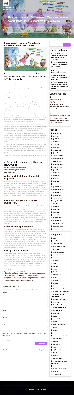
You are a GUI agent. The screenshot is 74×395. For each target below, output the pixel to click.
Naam (5, 310)
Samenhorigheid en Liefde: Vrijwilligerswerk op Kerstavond (59, 77)
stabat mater (7, 279)
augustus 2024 (57, 201)
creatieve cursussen (59, 246)
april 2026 (56, 144)
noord (55, 316)
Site (4, 324)
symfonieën (15, 279)
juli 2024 (56, 203)
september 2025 (58, 164)
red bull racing (57, 338)
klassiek (55, 283)
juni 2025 (56, 172)
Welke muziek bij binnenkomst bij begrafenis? (15, 167)
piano (55, 330)
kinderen (56, 280)
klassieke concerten (59, 286)
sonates (43, 277)
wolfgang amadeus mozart (26, 280)
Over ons (46, 2)
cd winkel (56, 241)
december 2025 (58, 156)
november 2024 (58, 192)
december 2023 (58, 223)
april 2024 (56, 212)
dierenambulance (58, 252)
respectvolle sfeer (9, 277)
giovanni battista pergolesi (39, 273)
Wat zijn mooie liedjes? (9, 172)
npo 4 (55, 321)
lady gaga (56, 302)
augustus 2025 (57, 167)
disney (55, 258)
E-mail (5, 317)
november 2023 (58, 226)
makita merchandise (59, 307)
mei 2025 (56, 175)
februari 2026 (57, 150)
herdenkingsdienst (9, 275)
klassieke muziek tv (59, 299)
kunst (26, 275)
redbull (55, 341)
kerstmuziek (57, 274)
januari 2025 (57, 186)
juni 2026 (56, 139)
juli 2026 (56, 136)
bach (54, 238)
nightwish (56, 313)
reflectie (30, 275)
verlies (17, 280)
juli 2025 (56, 170)
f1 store (55, 260)
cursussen (56, 249)
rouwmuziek (17, 277)
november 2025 (58, 158)
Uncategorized (24, 29)
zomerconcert (57, 374)
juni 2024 (56, 206)
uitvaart (55, 355)
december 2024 (58, 189)
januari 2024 (57, 220)
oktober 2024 (57, 195)
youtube (55, 371)
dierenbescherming (59, 255)
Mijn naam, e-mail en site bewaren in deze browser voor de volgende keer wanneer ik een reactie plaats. (24, 334)
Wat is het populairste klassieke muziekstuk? (14, 169)
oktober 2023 (57, 229)
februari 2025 (57, 184)
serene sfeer (36, 277)
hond (55, 272)
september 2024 (58, 198)
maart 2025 (56, 181)
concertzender (57, 243)
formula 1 (56, 266)
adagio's (10, 272)
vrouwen (56, 366)
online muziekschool (59, 324)
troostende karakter (27, 279)
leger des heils (57, 305)
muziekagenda (57, 310)
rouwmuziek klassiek (27, 277)
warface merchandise (60, 369)
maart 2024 (56, 215)
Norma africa (54, 115)
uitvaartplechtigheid (9, 280)
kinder (55, 277)
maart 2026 (56, 147)
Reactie (5, 292)
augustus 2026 (57, 133)
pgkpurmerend (54, 99)
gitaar (55, 269)
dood (30, 273)
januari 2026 (57, 153)
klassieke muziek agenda (61, 291)
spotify (55, 347)
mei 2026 (56, 141)
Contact (54, 2)
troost (20, 279)
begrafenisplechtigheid (18, 272)
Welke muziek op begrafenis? (11, 170)
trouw (55, 352)
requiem (35, 275)
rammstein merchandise (60, 336)
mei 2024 (56, 209)
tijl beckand (57, 350)
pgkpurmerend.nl (10, 7)
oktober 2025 (57, 161)
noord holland (57, 319)
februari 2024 (57, 217)
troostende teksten (37, 279)
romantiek (56, 344)
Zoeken (51, 41)
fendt (55, 263)
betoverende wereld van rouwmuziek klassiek (16, 273)
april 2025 (56, 178)
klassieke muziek (19, 275)
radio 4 (55, 333)
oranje (55, 327)
